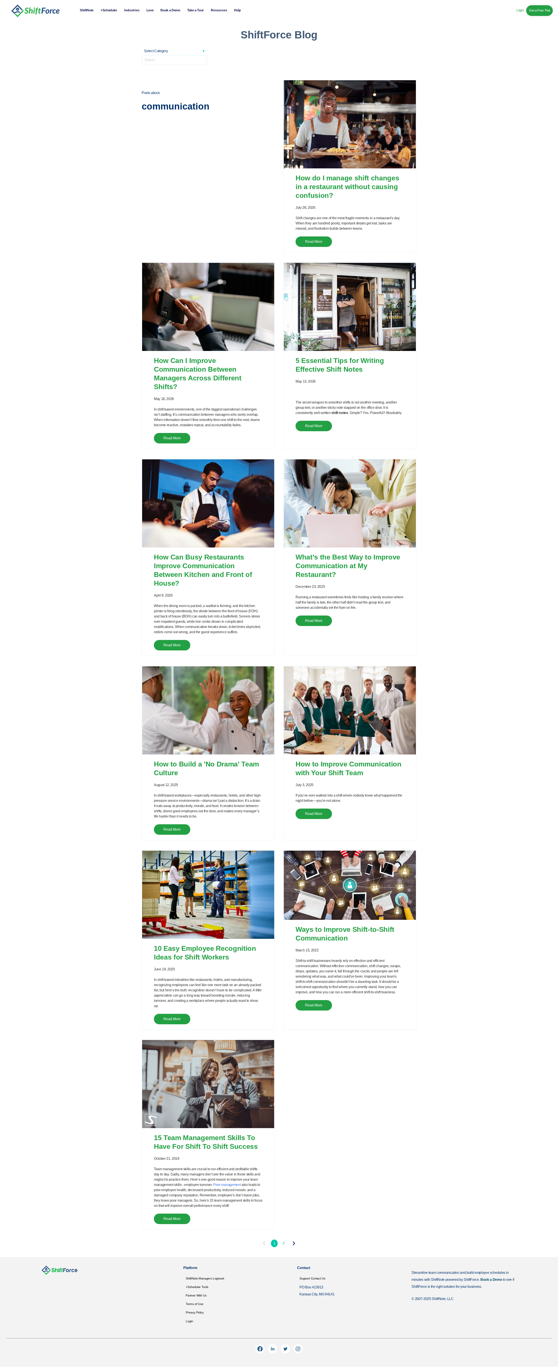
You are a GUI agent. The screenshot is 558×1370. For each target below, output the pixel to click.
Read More (313, 241)
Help (237, 10)
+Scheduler (108, 10)
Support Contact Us (312, 1278)
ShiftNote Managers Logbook (205, 1278)
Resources (219, 10)
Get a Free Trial (539, 10)
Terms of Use (194, 1304)
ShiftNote (87, 10)
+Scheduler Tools (197, 1287)
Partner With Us (196, 1295)
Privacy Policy (195, 1312)
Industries (132, 10)
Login (520, 10)
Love (150, 10)
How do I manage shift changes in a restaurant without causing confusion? (347, 186)
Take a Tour (195, 10)
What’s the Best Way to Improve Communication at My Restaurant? (348, 565)
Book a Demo (170, 10)
